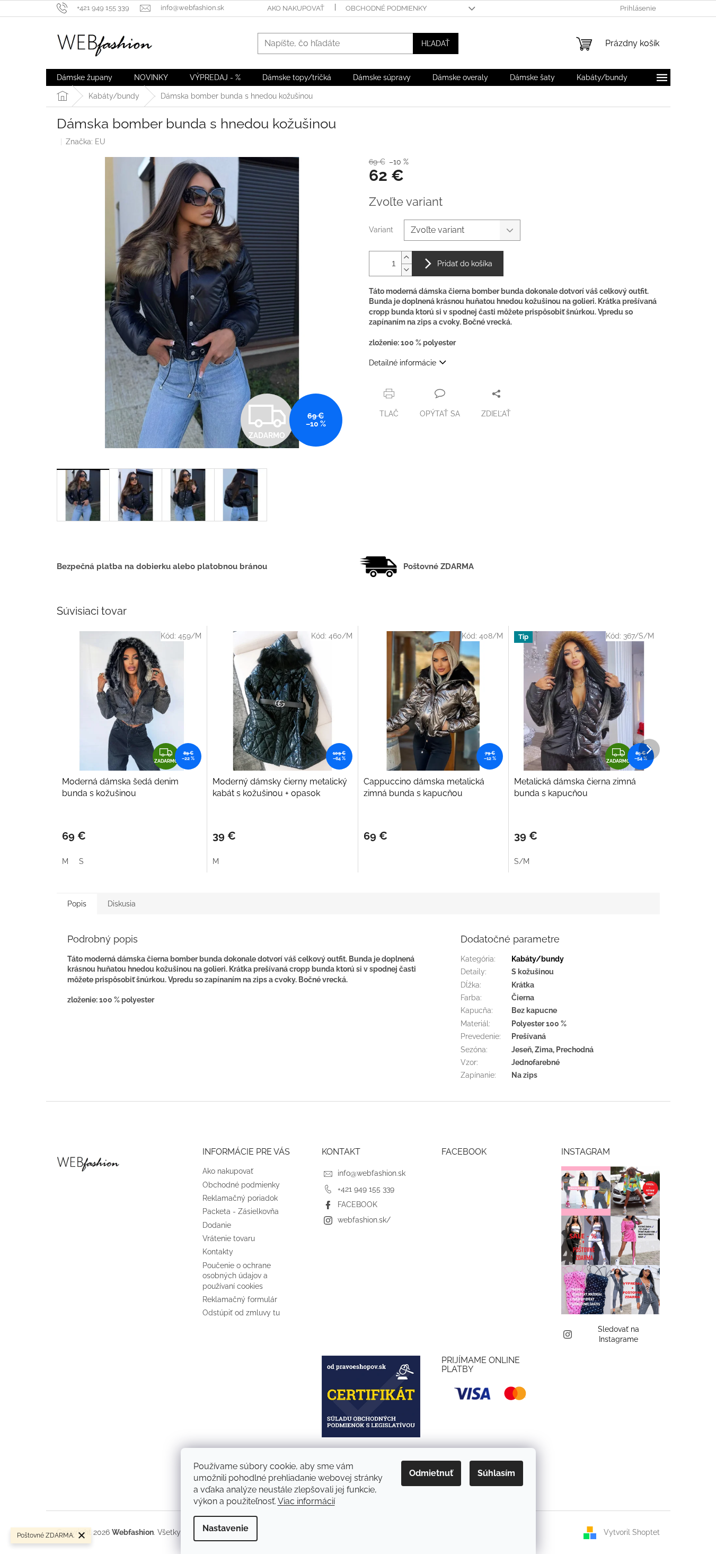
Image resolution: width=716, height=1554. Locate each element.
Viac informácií (306, 1501)
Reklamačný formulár (239, 1299)
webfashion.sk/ (364, 1220)
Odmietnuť (431, 1473)
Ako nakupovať (295, 8)
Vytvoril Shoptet (632, 1531)
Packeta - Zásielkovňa (240, 1211)
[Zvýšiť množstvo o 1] (406, 257)
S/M (521, 861)
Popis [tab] (76, 904)
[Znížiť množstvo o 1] (406, 270)
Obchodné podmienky (386, 8)
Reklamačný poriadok (240, 1198)
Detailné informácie (402, 363)
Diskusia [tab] (122, 904)
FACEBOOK (357, 1204)
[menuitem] (84, 77)
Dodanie (216, 1225)
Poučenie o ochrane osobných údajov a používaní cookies (236, 1275)
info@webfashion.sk (371, 1173)
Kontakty (217, 1251)
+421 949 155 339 (366, 1189)
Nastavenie (225, 1528)
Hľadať (435, 43)
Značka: (85, 141)
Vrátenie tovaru (228, 1238)
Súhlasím (496, 1473)
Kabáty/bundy (537, 959)
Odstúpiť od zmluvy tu (241, 1312)
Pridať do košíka (464, 263)
